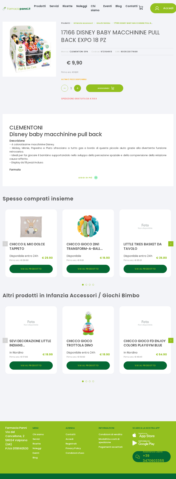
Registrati (71, 443)
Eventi (107, 6)
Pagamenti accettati (111, 446)
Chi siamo (95, 8)
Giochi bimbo (103, 23)
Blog (119, 6)
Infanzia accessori (83, 23)
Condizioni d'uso (75, 452)
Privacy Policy (73, 448)
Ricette (68, 6)
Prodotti (40, 6)
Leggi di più (85, 177)
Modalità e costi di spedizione (109, 441)
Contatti (131, 6)
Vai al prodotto (31, 268)
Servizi (54, 6)
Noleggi (81, 6)
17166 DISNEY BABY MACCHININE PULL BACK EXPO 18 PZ (140, 23)
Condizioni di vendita (110, 434)
